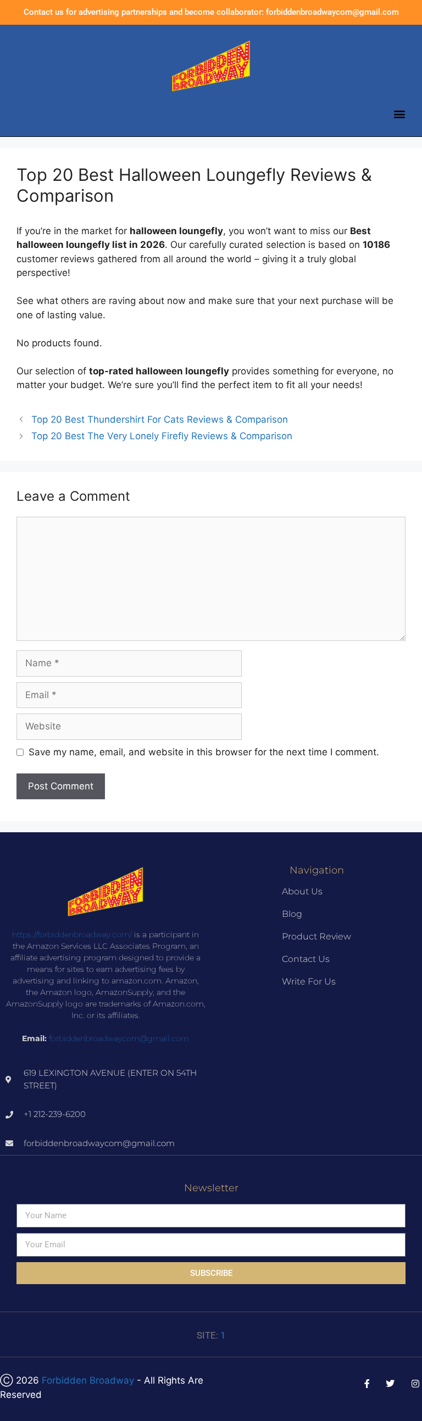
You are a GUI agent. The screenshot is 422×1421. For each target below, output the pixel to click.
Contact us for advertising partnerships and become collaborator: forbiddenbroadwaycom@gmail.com (211, 12)
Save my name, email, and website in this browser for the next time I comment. (204, 752)
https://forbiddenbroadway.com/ (72, 934)
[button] (399, 113)
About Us (302, 891)
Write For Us (309, 981)
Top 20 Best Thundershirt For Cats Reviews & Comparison (159, 419)
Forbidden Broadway (88, 1380)
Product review (316, 936)
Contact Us (306, 959)
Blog (292, 914)
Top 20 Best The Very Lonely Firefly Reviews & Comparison (161, 435)
